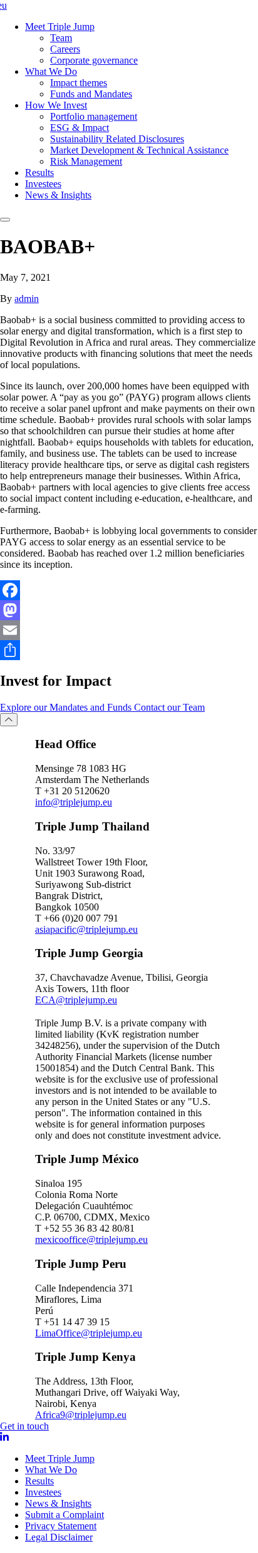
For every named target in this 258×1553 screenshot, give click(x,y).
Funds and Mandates (91, 94)
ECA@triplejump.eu (76, 1000)
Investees (43, 183)
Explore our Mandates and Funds (67, 707)
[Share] (129, 650)
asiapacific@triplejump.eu (86, 929)
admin (26, 298)
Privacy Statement (60, 1526)
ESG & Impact (79, 127)
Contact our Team (169, 707)
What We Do (51, 71)
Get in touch (24, 1426)
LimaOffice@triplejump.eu (88, 1333)
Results (39, 172)
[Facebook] (129, 590)
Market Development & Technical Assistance (139, 150)
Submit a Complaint (64, 1514)
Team (61, 37)
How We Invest (56, 105)
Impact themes (78, 82)
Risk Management (86, 161)
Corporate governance (94, 60)
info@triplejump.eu (73, 802)
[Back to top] (9, 719)
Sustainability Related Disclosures (117, 139)
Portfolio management (93, 116)
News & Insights (58, 195)
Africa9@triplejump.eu (80, 1414)
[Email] (129, 630)
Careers (65, 49)
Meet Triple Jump (60, 26)
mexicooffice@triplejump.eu (91, 1239)
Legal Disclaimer (59, 1537)
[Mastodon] (129, 610)
